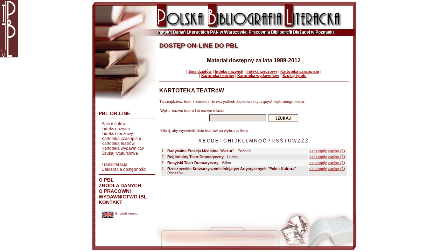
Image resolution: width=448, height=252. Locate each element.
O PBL (106, 180)
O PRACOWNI (115, 191)
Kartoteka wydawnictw (123, 148)
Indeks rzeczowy (117, 133)
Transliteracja (114, 164)
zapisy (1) (336, 151)
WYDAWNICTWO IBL (123, 197)
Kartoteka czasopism (121, 138)
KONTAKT (110, 202)
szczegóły (318, 151)
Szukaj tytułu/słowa (120, 153)
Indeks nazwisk (116, 128)
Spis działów (114, 123)
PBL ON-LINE (114, 113)
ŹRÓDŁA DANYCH (120, 185)
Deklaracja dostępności (124, 169)
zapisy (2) (336, 163)
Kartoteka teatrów (118, 143)
